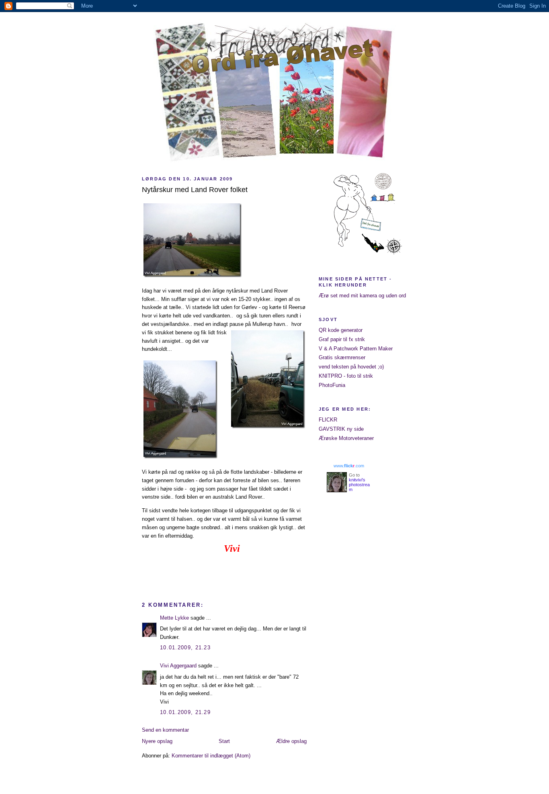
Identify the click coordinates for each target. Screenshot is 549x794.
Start (224, 741)
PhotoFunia (332, 385)
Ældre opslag (291, 741)
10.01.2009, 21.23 (185, 648)
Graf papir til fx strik (342, 339)
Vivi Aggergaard (178, 666)
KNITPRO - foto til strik (346, 376)
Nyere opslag (157, 741)
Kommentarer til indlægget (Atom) (211, 756)
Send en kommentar (165, 730)
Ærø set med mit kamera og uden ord (362, 296)
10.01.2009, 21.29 (185, 712)
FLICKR (328, 420)
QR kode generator (341, 330)
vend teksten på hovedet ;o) (351, 367)
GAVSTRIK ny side (341, 429)
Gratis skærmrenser (342, 357)
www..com (349, 465)
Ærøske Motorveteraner (346, 438)
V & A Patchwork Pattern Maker (356, 349)
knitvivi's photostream (359, 484)
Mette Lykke (174, 618)
